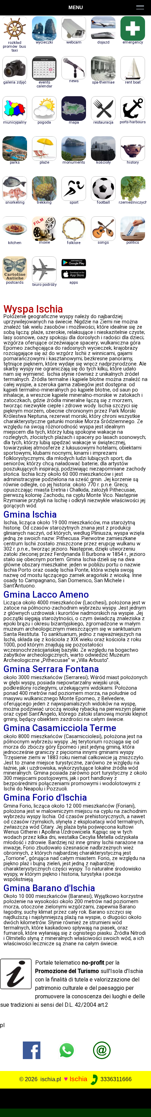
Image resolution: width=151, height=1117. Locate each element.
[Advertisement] (75, 1097)
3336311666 (115, 1079)
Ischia (78, 1079)
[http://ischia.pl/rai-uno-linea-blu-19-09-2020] (102, 1049)
